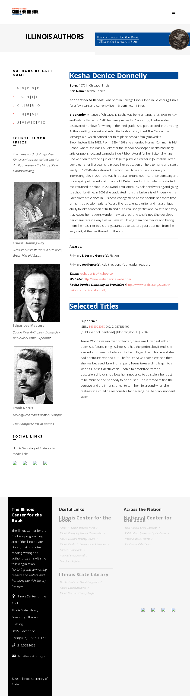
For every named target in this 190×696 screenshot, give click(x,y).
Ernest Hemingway (28, 243)
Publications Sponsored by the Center (145, 533)
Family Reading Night (83, 527)
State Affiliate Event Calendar (141, 527)
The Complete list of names (33, 424)
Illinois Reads (67, 544)
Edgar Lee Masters (28, 325)
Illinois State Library (83, 574)
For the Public (67, 582)
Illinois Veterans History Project (77, 593)
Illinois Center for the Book (85, 519)
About (63, 527)
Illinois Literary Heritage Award (77, 539)
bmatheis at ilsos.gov (32, 656)
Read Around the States (138, 544)
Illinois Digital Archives (73, 587)
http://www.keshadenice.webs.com (107, 279)
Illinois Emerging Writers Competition (81, 533)
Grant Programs (89, 582)
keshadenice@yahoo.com (97, 273)
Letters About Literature (92, 544)
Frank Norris (23, 408)
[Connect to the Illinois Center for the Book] (142, 37)
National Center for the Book (148, 519)
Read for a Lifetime (70, 561)
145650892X (97, 326)
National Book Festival (72, 555)
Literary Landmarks (71, 550)
